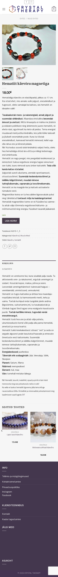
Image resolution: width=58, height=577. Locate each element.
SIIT (23, 394)
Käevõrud (16, 235)
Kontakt (6, 514)
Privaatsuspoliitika (11, 487)
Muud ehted (33, 18)
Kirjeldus (7, 263)
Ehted (22, 18)
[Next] (51, 45)
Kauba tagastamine (11, 519)
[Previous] (6, 45)
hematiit (17, 240)
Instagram (7, 491)
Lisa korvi (11, 220)
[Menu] (3, 9)
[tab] (29, 263)
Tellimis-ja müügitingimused (15, 476)
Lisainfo (7, 269)
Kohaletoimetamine (11, 481)
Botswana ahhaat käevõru (43, 447)
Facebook (6, 495)
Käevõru (10, 240)
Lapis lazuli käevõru (15, 434)
